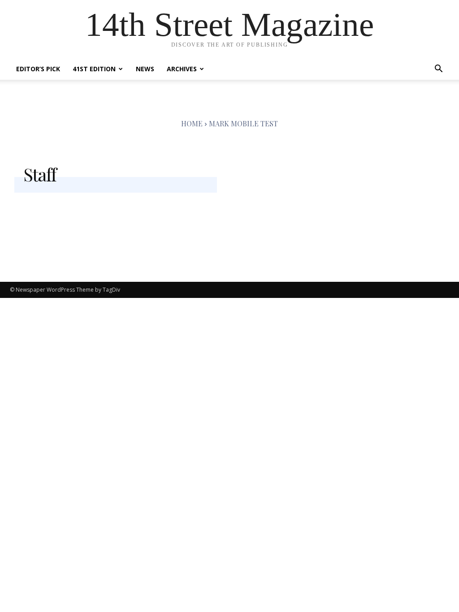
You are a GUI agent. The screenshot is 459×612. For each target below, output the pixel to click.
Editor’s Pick (38, 69)
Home (192, 123)
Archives (182, 69)
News (145, 69)
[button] (438, 69)
